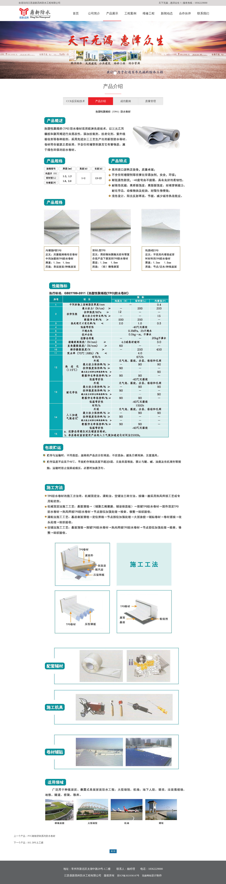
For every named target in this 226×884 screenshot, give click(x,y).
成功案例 (125, 101)
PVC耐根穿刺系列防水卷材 (41, 836)
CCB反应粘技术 (75, 101)
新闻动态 (167, 13)
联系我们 (203, 13)
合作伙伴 (185, 13)
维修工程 (149, 13)
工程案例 (130, 13)
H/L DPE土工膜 (35, 842)
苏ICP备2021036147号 (128, 875)
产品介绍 (100, 101)
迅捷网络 (146, 875)
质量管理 (150, 101)
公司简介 (94, 13)
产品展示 (112, 13)
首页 (76, 13)
